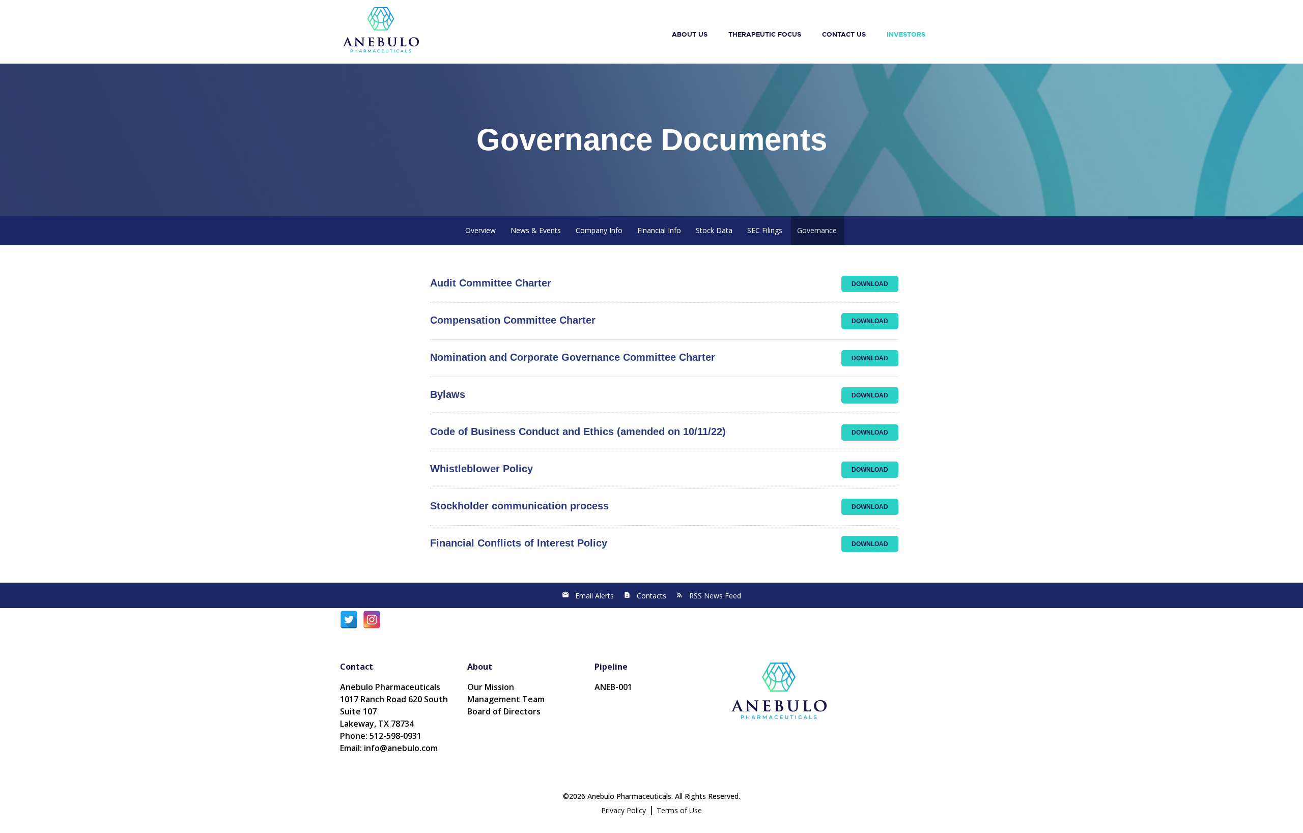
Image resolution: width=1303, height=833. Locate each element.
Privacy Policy (623, 810)
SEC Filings (764, 230)
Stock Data (714, 230)
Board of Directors (504, 711)
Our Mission (490, 687)
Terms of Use (679, 810)
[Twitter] (349, 624)
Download (875, 284)
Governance (817, 230)
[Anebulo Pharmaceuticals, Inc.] (380, 29)
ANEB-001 (613, 687)
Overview (480, 230)
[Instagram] (372, 624)
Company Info (599, 230)
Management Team (506, 699)
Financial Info (659, 230)
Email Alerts (594, 595)
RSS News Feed (715, 595)
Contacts (651, 595)
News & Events (536, 230)
